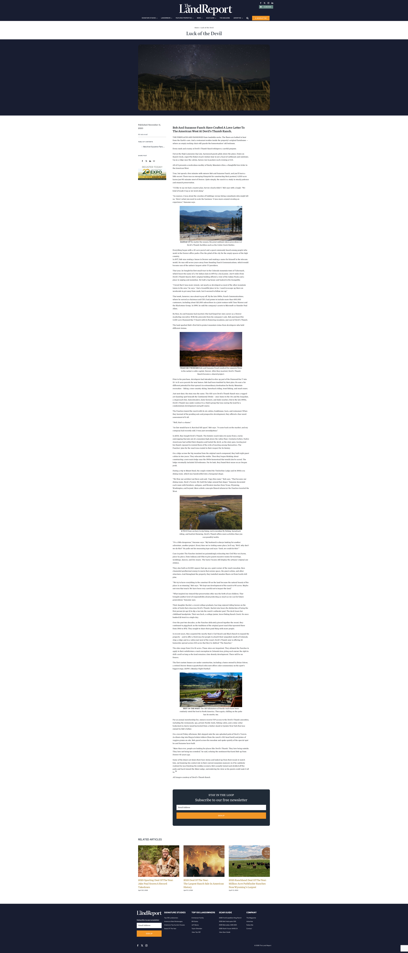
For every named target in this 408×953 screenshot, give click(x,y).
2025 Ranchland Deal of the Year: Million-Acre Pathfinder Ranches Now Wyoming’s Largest (247, 884)
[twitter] (264, 3)
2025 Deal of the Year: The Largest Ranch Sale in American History (203, 884)
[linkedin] (272, 3)
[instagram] (268, 3)
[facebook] (261, 3)
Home (197, 28)
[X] (146, 161)
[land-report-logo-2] (205, 5)
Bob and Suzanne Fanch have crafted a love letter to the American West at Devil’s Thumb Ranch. (154, 147)
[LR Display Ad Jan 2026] (152, 166)
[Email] (154, 161)
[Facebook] (142, 161)
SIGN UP (221, 815)
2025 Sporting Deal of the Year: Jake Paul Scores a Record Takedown (155, 884)
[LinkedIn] (150, 161)
